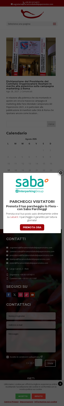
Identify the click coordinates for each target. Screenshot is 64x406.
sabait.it (14, 217)
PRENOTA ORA (32, 227)
